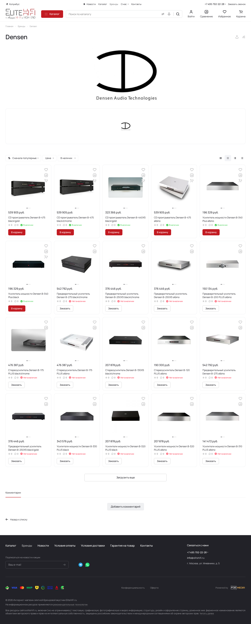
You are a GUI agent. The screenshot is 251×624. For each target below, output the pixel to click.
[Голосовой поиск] (170, 14)
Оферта (154, 587)
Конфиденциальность (133, 587)
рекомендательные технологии (70, 604)
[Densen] (125, 75)
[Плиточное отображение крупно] (220, 158)
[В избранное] (46, 169)
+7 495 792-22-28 (214, 4)
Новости (43, 545)
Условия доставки (93, 545)
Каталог (10, 545)
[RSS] (244, 37)
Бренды (27, 545)
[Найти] (178, 14)
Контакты (146, 545)
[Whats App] (87, 565)
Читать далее (207, 613)
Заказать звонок (237, 4)
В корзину (16, 232)
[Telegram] (81, 565)
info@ (190, 557)
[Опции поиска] (162, 14)
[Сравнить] (46, 175)
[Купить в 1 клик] (46, 180)
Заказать (65, 308)
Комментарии (13, 492)
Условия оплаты (64, 545)
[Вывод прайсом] (242, 158)
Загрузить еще (125, 477)
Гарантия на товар (122, 545)
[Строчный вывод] (235, 158)
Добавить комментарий (125, 506)
